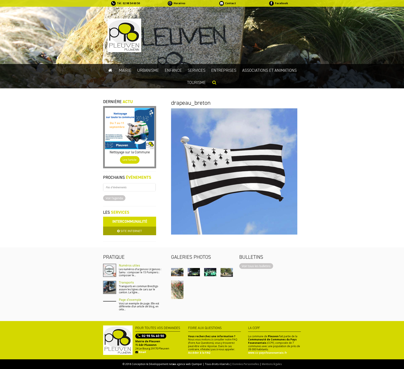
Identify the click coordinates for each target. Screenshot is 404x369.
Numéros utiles (129, 265)
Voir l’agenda (114, 198)
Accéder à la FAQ (199, 352)
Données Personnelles (245, 364)
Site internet (131, 231)
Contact (230, 3)
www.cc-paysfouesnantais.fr (267, 352)
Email (142, 352)
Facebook (281, 3)
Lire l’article (130, 160)
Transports (126, 282)
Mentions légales (272, 364)
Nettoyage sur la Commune (130, 152)
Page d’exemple (130, 299)
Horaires (179, 3)
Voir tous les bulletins (256, 266)
